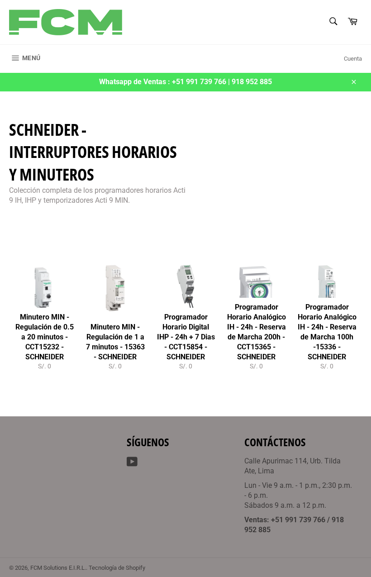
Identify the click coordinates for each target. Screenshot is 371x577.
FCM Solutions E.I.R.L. (58, 567)
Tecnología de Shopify (117, 567)
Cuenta (353, 58)
